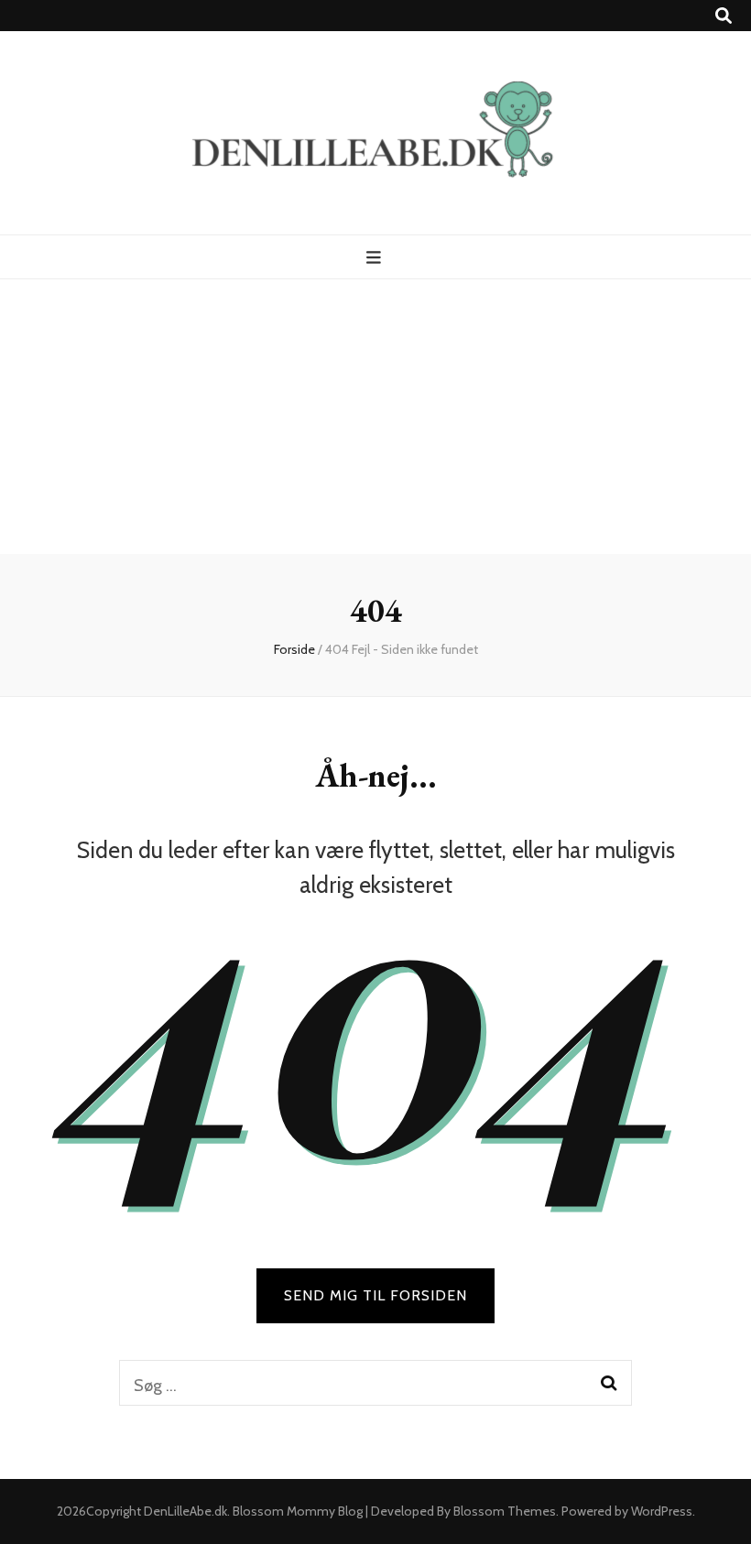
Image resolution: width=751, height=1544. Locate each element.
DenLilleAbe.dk (185, 1511)
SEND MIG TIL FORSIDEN (375, 1295)
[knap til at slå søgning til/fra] (723, 16)
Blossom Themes (504, 1511)
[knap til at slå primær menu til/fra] (376, 257)
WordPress (661, 1511)
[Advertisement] (375, 416)
